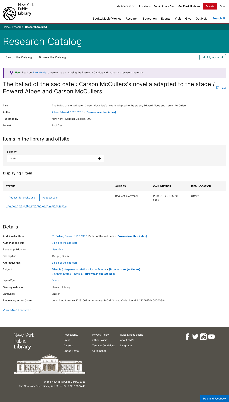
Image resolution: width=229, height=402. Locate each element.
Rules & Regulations (131, 334)
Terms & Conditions (103, 345)
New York (57, 249)
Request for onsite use (22, 197)
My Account (123, 6)
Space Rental (71, 350)
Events (165, 18)
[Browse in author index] (101, 112)
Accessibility (71, 334)
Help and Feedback (214, 398)
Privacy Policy (100, 334)
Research (132, 18)
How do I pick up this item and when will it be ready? (36, 205)
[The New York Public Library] (18, 11)
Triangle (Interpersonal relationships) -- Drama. (79, 269)
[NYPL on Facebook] (187, 337)
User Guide (39, 72)
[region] (114, 196)
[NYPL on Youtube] (211, 337)
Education (150, 18)
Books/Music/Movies (107, 18)
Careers (68, 345)
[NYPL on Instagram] (203, 337)
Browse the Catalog (52, 57)
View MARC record (16, 310)
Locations (145, 6)
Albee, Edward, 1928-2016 (67, 112)
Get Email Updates (189, 6)
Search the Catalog (19, 57)
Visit (178, 18)
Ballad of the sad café (64, 262)
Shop (223, 6)
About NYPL (127, 340)
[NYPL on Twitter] (195, 337)
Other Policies (100, 340)
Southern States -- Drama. (67, 273)
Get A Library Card (165, 6)
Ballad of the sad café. (65, 242)
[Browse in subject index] (124, 269)
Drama (56, 280)
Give (188, 18)
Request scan (50, 197)
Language (126, 345)
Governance (99, 350)
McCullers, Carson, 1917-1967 (69, 236)
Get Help (202, 18)
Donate (210, 6)
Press (67, 340)
